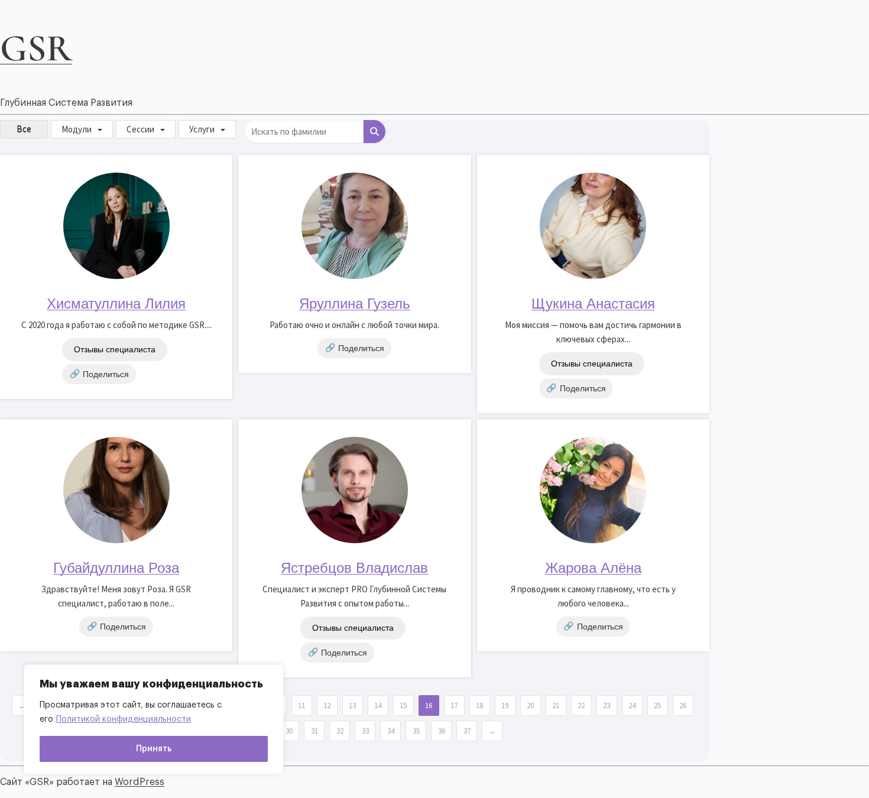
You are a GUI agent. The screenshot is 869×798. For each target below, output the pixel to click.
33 (365, 731)
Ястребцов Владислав (354, 568)
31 (314, 731)
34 (390, 731)
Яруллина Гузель (354, 304)
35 (416, 731)
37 (467, 731)
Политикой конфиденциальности (123, 719)
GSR (36, 48)
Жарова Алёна (593, 568)
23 (606, 705)
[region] (154, 719)
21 (555, 705)
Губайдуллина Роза (116, 568)
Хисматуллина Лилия (116, 304)
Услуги (202, 129)
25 (657, 705)
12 (326, 705)
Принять (153, 749)
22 (581, 705)
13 (352, 705)
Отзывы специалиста (114, 349)
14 (377, 705)
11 (301, 705)
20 (530, 705)
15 (403, 705)
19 (504, 705)
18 (479, 705)
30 (289, 731)
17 (454, 705)
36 (441, 731)
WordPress (139, 782)
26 (682, 705)
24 (631, 705)
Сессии (140, 129)
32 (339, 731)
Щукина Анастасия (593, 304)
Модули (76, 129)
